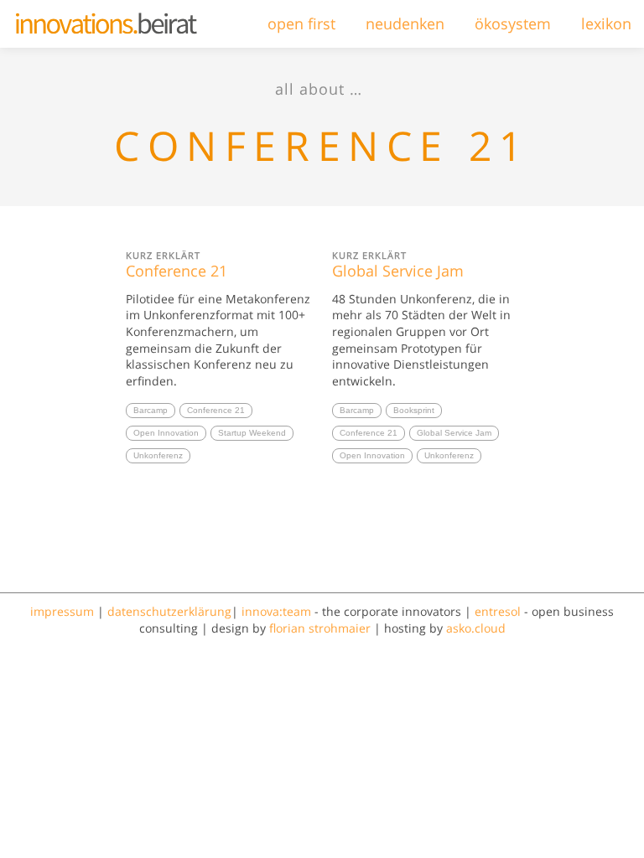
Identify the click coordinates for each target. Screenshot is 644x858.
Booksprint (413, 410)
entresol (498, 611)
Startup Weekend (252, 432)
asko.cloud (476, 628)
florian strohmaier (320, 628)
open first (301, 23)
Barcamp (150, 410)
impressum (62, 611)
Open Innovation (166, 432)
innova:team (276, 611)
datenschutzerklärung (169, 611)
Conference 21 (176, 265)
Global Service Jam (398, 265)
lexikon (606, 23)
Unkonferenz (158, 455)
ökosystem (513, 23)
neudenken (405, 23)
